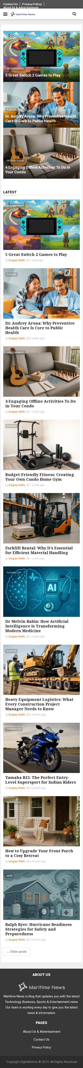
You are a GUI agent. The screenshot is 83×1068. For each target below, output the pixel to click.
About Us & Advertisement (20, 7)
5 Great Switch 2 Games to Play (36, 254)
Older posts (17, 951)
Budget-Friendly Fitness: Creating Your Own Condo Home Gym (39, 477)
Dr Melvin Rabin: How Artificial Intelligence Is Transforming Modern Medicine (37, 626)
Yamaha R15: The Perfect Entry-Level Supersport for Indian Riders (40, 780)
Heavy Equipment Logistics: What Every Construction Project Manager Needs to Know (39, 704)
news (10, 876)
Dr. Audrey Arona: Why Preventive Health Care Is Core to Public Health (40, 328)
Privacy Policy (32, 4)
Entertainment (15, 206)
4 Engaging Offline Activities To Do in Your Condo (40, 403)
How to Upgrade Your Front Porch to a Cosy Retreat (39, 853)
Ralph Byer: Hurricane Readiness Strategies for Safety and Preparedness (38, 929)
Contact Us (10, 4)
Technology (14, 573)
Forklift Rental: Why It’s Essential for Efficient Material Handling (39, 550)
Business (11, 274)
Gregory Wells (17, 260)
